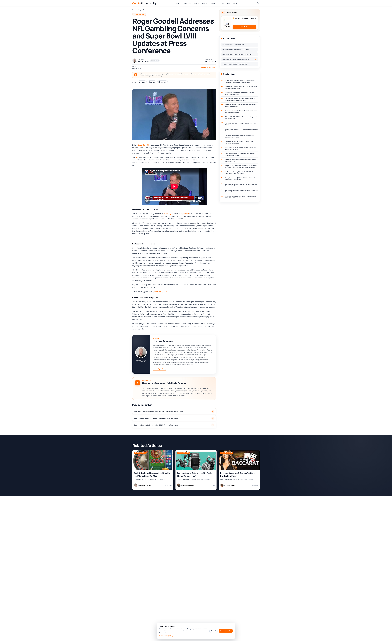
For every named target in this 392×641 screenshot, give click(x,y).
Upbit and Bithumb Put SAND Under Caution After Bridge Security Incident (239, 154)
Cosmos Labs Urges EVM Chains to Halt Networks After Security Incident (239, 93)
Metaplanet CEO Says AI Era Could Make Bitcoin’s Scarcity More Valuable (239, 136)
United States (151, 479)
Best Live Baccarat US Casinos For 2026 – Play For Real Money (156, 425)
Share (153, 82)
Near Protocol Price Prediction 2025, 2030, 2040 (237, 54)
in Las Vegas (168, 213)
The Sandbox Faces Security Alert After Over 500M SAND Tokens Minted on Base (240, 197)
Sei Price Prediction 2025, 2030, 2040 (233, 45)
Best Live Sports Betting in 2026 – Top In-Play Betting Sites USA (156, 418)
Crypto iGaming (142, 10)
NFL (137, 157)
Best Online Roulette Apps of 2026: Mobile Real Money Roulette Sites (158, 411)
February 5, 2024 (160, 292)
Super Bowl (184, 213)
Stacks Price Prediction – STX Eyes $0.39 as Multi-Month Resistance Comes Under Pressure (240, 81)
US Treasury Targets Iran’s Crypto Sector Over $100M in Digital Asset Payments (241, 87)
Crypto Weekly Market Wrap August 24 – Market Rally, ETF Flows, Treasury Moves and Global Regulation (241, 166)
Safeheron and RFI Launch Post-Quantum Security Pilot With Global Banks (240, 142)
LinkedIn (163, 82)
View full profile (159, 369)
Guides (204, 3)
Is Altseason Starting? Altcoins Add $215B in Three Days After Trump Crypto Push (240, 172)
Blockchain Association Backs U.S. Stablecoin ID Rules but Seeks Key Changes (241, 111)
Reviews (196, 3)
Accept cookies (225, 631)
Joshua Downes (210, 61)
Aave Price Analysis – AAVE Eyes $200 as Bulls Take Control (240, 124)
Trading (221, 3)
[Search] (258, 3)
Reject (213, 631)
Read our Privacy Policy (166, 636)
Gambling (213, 3)
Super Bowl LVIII (143, 145)
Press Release (232, 3)
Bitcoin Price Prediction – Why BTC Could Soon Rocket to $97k (241, 130)
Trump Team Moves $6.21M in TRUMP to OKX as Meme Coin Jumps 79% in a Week (241, 179)
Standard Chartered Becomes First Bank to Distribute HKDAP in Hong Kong (241, 105)
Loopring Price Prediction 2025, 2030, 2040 (235, 59)
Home (177, 3)
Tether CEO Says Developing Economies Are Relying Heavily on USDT (240, 160)
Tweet (143, 82)
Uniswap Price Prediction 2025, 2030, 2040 (235, 49)
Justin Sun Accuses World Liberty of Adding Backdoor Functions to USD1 (241, 185)
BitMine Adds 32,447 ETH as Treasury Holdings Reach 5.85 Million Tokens (241, 118)
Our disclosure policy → (208, 68)
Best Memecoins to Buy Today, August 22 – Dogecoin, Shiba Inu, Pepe (241, 191)
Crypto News (186, 3)
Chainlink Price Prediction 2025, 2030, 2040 (235, 64)
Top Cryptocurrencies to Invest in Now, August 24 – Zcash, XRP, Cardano (240, 148)
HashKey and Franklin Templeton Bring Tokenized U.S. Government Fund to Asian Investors (241, 99)
